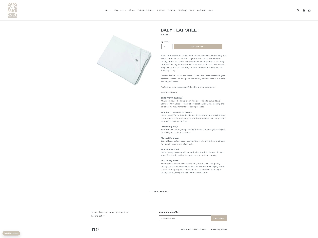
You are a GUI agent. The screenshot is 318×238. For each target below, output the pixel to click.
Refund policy (97, 216)
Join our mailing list (169, 212)
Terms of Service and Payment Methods (110, 212)
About (132, 10)
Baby (192, 10)
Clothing (182, 10)
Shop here (119, 10)
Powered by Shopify (219, 229)
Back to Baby (160, 191)
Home (108, 10)
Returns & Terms (146, 10)
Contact (161, 10)
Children (201, 10)
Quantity (165, 41)
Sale (211, 10)
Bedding (171, 10)
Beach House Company (197, 229)
